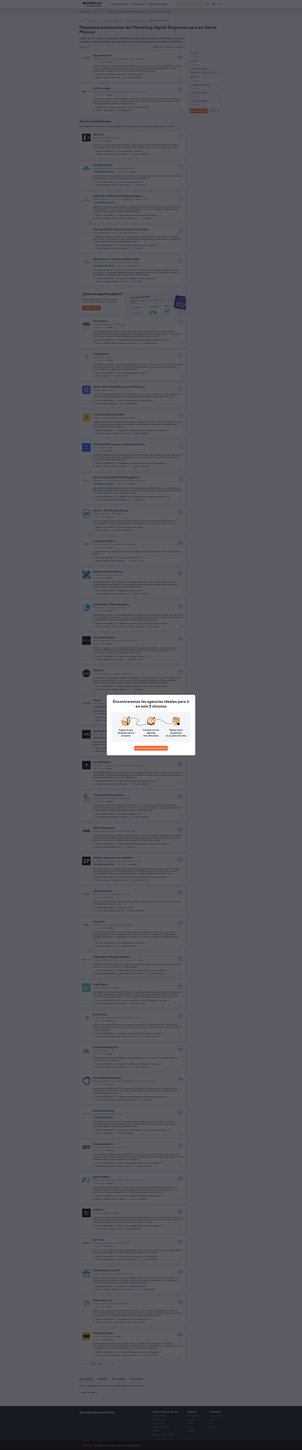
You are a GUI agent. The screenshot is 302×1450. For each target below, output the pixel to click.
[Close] (192, 697)
